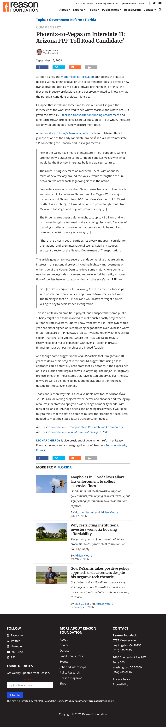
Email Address (20, 679)
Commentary (48, 27)
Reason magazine (71, 678)
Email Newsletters (71, 656)
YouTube (17, 652)
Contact (65, 645)
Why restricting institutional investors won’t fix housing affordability (95, 529)
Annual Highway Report (107, 3)
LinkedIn (16, 646)
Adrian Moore (109, 512)
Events (142, 3)
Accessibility (120, 684)
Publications (110, 9)
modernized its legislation (77, 77)
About (63, 9)
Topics (92, 9)
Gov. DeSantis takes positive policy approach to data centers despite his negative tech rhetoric (100, 572)
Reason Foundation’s (74, 432)
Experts (78, 9)
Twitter (15, 641)
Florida (90, 19)
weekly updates (22, 673)
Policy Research (70, 672)
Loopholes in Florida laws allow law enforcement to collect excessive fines (97, 481)
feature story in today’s (64, 133)
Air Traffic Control (84, 3)
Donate (148, 9)
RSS (13, 657)
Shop (63, 683)
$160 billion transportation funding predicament (88, 115)
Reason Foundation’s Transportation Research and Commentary (82, 427)
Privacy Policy (121, 679)
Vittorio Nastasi (84, 512)
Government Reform (65, 19)
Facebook (17, 635)
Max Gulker (82, 603)
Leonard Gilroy (48, 440)
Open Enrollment (128, 3)
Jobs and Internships (73, 667)
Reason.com (132, 9)
